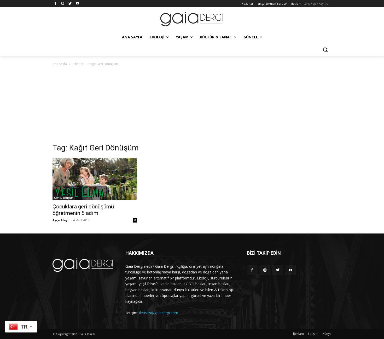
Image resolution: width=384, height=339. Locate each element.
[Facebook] (56, 4)
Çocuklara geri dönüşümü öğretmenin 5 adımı (83, 209)
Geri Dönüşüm (63, 198)
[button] (325, 49)
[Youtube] (77, 4)
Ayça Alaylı (61, 220)
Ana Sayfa (60, 64)
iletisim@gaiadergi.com (158, 312)
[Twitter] (70, 4)
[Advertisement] (192, 106)
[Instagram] (63, 4)
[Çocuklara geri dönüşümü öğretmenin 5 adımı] (95, 179)
